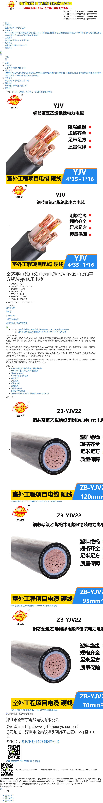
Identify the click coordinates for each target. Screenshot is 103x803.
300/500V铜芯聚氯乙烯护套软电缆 (24, 370)
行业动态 (16, 45)
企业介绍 (8, 27)
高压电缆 (18, 35)
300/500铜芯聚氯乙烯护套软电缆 (49, 32)
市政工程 (8, 40)
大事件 (15, 27)
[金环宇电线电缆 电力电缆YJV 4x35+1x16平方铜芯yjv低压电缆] (51, 138)
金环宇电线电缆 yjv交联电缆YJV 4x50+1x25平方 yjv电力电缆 (42, 331)
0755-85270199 (25, 761)
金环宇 (9, 311)
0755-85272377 (12, 761)
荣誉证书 (21, 27)
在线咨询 (36, 761)
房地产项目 (17, 40)
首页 (7, 22)
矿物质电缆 (26, 35)
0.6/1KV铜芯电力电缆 (83, 32)
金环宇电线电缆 (12, 319)
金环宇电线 (10, 307)
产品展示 (8, 30)
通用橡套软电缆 (68, 32)
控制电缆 (10, 35)
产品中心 (29, 92)
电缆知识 (23, 45)
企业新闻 (8, 45)
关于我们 (8, 25)
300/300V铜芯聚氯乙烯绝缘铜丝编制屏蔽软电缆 (30, 393)
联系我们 (8, 47)
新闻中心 (8, 42)
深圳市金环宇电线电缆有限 (16, 323)
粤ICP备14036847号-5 (40, 741)
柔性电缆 (35, 35)
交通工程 (25, 40)
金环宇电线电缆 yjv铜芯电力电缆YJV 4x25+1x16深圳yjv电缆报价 (43, 329)
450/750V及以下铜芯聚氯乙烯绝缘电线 (20, 32)
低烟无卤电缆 (16, 388)
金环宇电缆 (19, 92)
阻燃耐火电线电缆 (18, 391)
